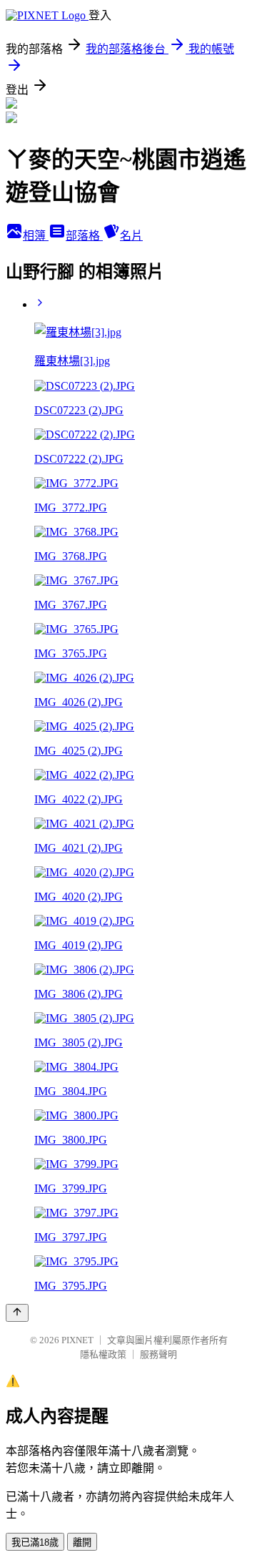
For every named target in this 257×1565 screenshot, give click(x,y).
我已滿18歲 (35, 1542)
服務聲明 (158, 1354)
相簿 (36, 236)
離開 (82, 1542)
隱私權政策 (103, 1354)
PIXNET (77, 1340)
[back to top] (17, 1313)
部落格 (84, 236)
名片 (131, 236)
